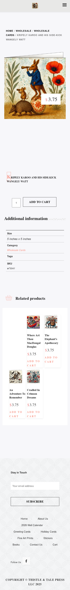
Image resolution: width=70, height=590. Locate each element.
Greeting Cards (22, 531)
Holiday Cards (49, 531)
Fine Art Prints (25, 538)
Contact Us (36, 544)
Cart (55, 544)
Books (16, 544)
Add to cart (39, 202)
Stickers (48, 538)
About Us (43, 518)
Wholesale (23, 30)
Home (9, 30)
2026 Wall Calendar (32, 525)
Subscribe (35, 501)
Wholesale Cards (16, 250)
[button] (64, 5)
